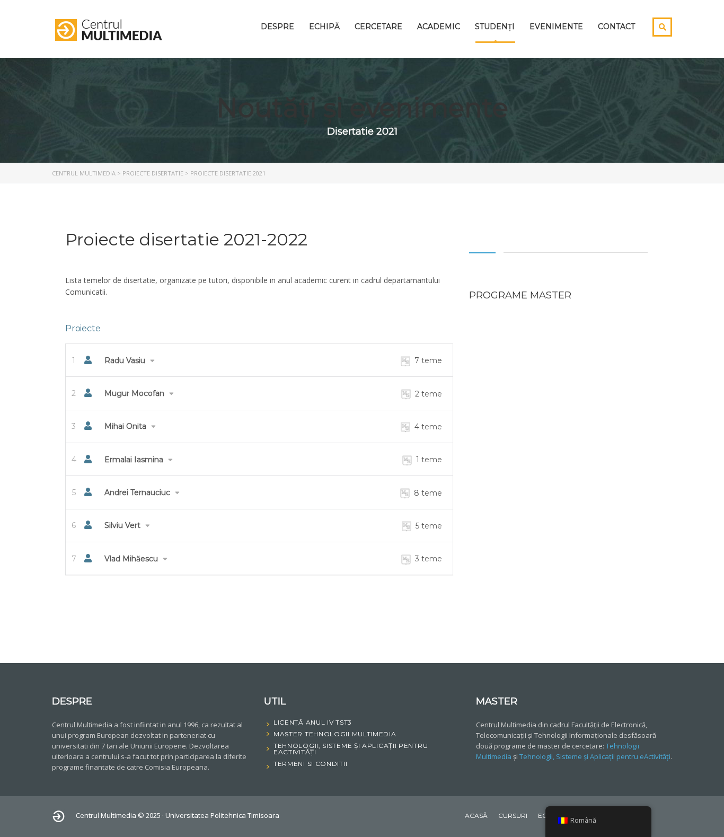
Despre (277, 26)
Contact (616, 26)
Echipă (324, 26)
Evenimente (556, 26)
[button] (259, 360)
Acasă (476, 816)
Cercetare (378, 26)
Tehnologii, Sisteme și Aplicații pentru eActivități (594, 756)
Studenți (495, 26)
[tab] (259, 360)
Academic (438, 26)
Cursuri (512, 816)
